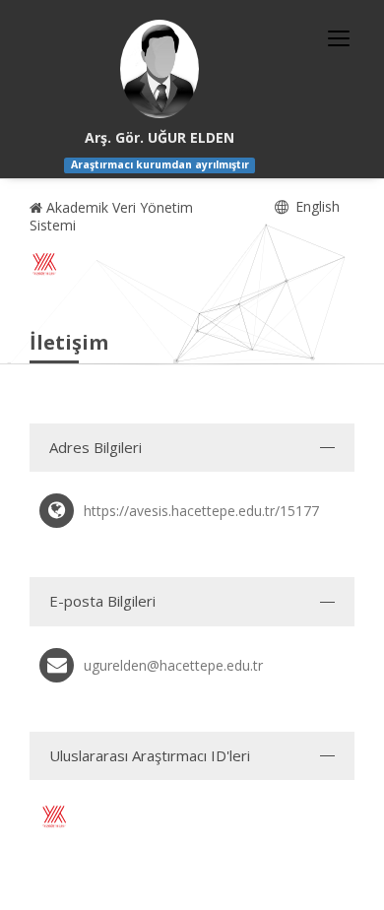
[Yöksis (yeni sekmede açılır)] (44, 264)
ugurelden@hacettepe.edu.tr (173, 665)
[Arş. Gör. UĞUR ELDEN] (159, 69)
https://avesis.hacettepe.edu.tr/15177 (201, 510)
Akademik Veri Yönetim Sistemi (111, 216)
